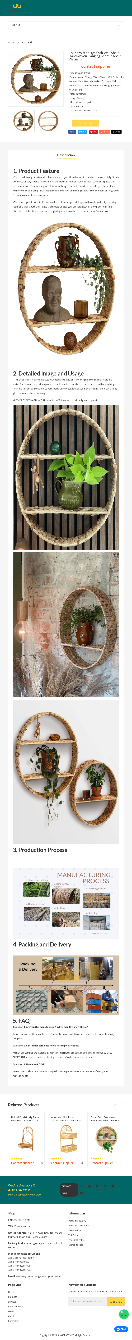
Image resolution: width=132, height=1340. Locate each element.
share (105, 131)
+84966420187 (26, 1257)
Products (12, 1296)
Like (73, 131)
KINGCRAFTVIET (65, 1335)
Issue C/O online (76, 1239)
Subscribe (116, 1301)
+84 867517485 (22, 1265)
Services (12, 1301)
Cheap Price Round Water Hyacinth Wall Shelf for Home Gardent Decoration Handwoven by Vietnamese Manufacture (26, 1118)
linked (117, 131)
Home (11, 42)
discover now (66, 1190)
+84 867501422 (22, 1269)
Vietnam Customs (77, 1220)
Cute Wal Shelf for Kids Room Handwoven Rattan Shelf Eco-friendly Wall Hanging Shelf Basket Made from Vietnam (66, 1118)
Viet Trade (73, 1235)
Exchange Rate (75, 1244)
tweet (83, 131)
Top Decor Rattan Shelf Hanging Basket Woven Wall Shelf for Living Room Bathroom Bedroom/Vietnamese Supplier (105, 1118)
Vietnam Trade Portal (79, 1225)
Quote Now (85, 123)
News (11, 1311)
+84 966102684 (22, 1261)
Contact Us (13, 1320)
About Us (12, 1316)
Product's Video (16, 1306)
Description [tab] (66, 155)
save (94, 131)
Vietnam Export (76, 1230)
